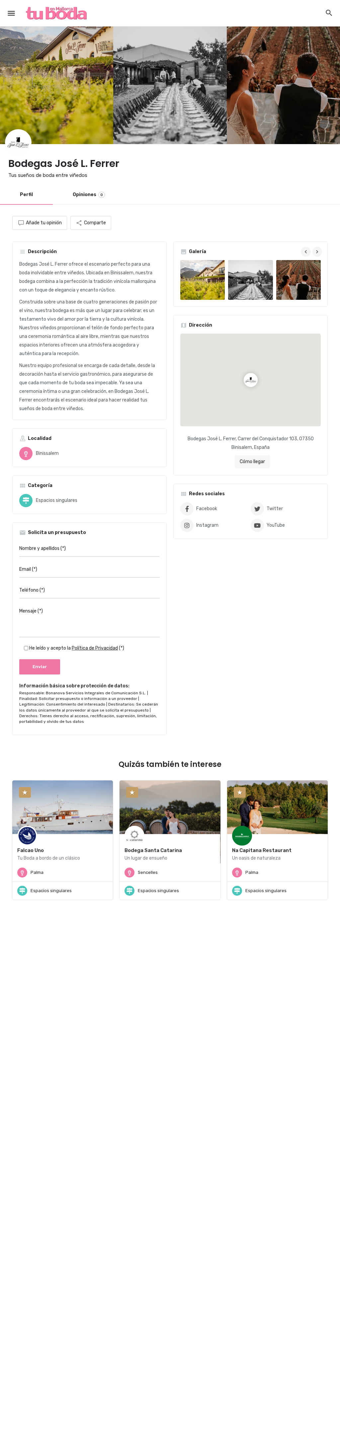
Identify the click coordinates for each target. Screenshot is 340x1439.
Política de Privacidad (95, 648)
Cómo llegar (252, 461)
